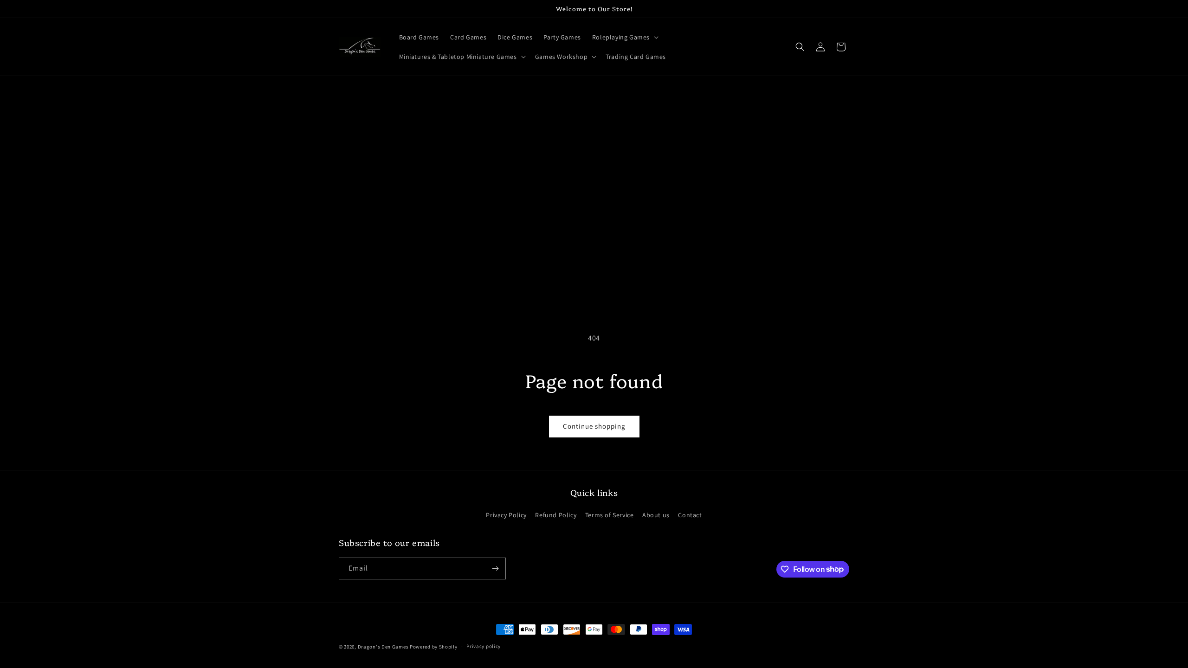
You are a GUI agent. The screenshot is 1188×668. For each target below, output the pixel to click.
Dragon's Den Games (383, 646)
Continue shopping (594, 426)
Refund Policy (555, 515)
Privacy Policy (506, 515)
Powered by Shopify (434, 646)
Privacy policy (483, 646)
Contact (690, 515)
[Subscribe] (495, 568)
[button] (624, 37)
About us (656, 515)
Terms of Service (609, 515)
